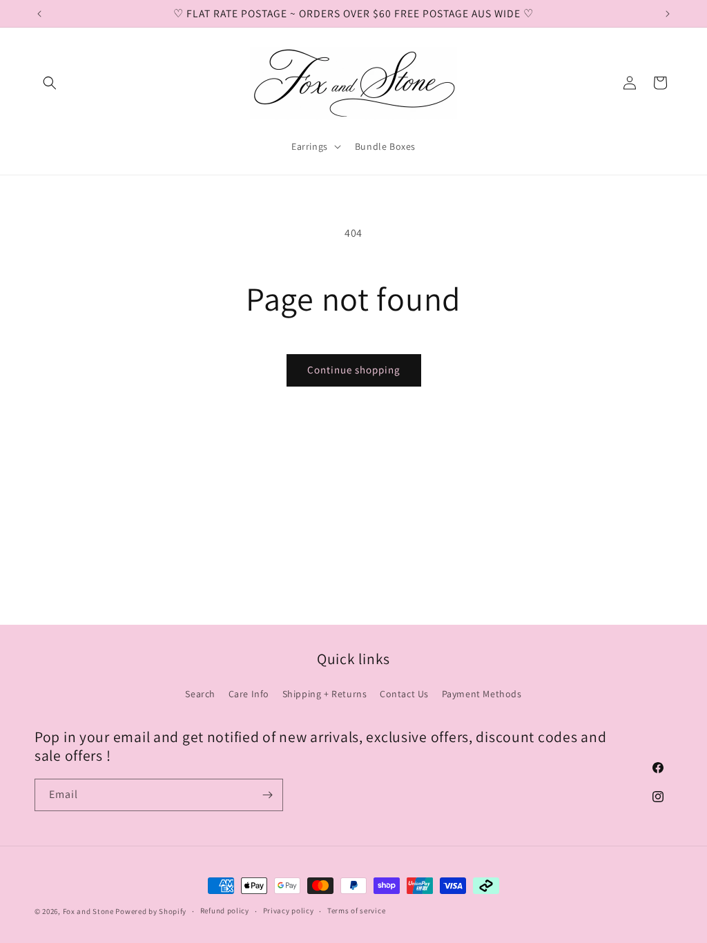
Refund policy (224, 910)
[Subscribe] (267, 795)
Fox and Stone (88, 911)
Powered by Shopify (150, 911)
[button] (50, 83)
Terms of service (356, 910)
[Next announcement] (667, 14)
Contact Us (404, 694)
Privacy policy (288, 910)
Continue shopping (353, 369)
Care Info (249, 694)
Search (200, 694)
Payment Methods (482, 694)
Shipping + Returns (324, 694)
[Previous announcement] (39, 14)
